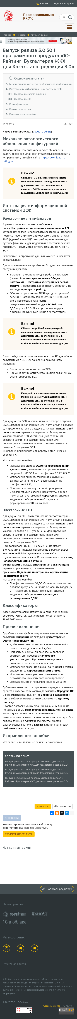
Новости (13, 817)
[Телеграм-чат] (35, 948)
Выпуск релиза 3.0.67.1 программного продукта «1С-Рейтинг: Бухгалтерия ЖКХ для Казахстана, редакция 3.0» (36, 779)
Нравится (42, 806)
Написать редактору (59, 889)
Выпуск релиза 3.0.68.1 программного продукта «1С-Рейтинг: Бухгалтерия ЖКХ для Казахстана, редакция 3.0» (36, 771)
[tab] (38, 78)
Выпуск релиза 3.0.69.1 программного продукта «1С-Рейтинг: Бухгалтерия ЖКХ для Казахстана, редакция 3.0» (36, 763)
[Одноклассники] (57, 813)
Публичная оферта (64, 3)
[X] (62, 813)
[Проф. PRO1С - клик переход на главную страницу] (10, 16)
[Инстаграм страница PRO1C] (7, 948)
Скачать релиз (42, 131)
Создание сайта (51, 1005)
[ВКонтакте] (52, 813)
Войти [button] (43, 3)
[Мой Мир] (67, 813)
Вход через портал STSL (18, 834)
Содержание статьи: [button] (29, 78)
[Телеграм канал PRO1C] (21, 948)
